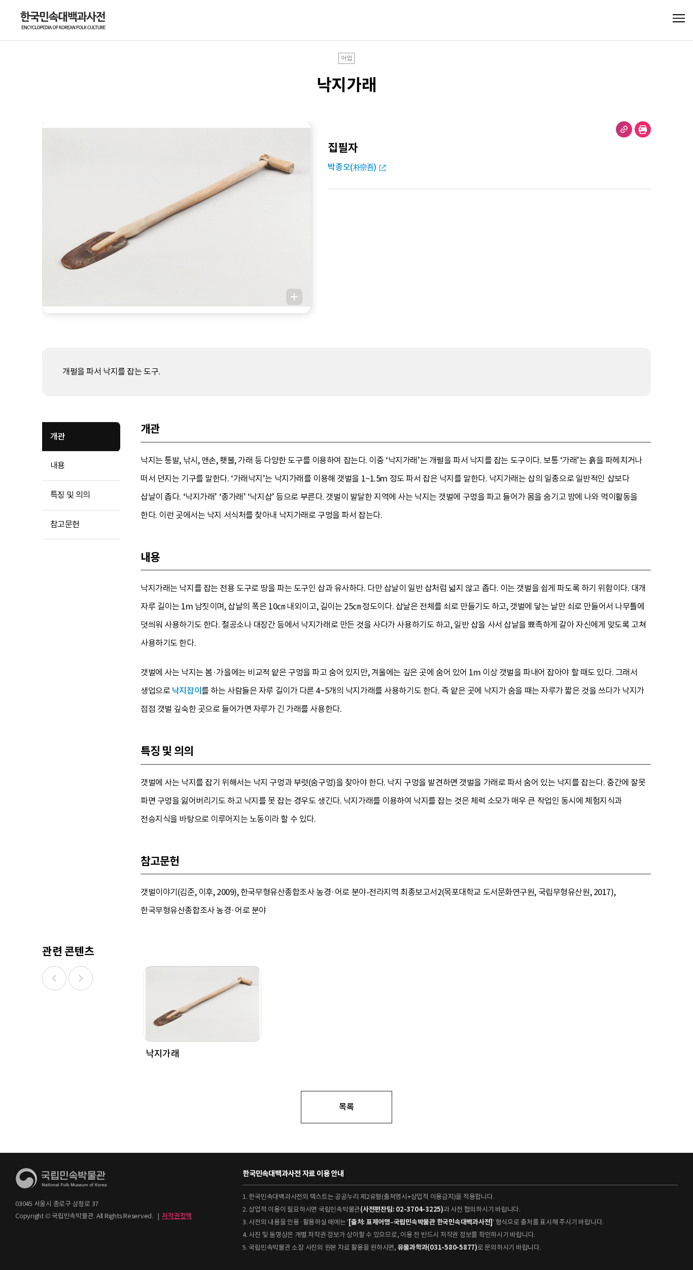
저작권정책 (177, 1216)
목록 (346, 1107)
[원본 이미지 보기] (294, 297)
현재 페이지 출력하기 (643, 129)
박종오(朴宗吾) (352, 167)
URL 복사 (624, 129)
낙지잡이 (186, 690)
